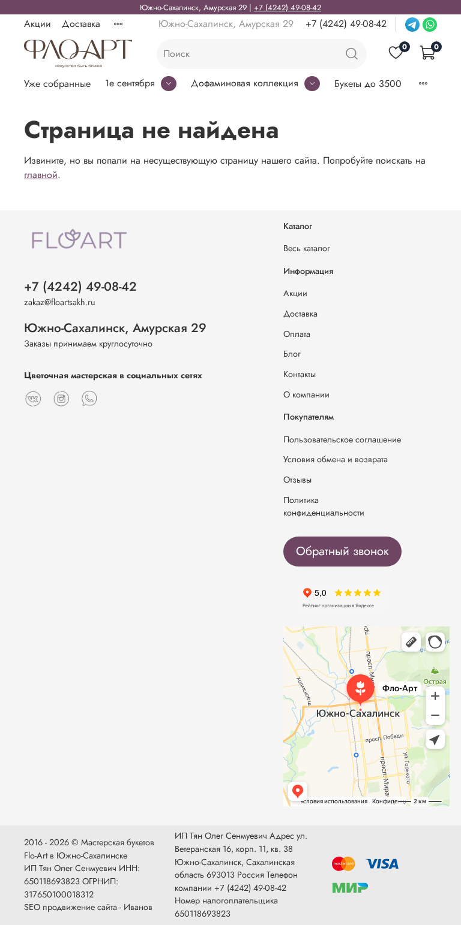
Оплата (296, 334)
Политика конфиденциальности (323, 506)
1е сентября (130, 83)
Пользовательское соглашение (342, 439)
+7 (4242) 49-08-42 (287, 7)
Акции (37, 24)
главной (41, 175)
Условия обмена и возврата (335, 459)
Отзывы (297, 480)
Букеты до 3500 (368, 84)
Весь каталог (306, 248)
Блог (292, 354)
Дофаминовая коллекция (244, 83)
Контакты (299, 374)
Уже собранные (57, 84)
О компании (306, 394)
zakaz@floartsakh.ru (59, 302)
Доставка (81, 24)
